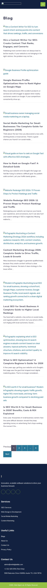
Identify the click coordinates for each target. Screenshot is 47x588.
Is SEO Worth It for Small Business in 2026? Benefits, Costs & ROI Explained (22, 410)
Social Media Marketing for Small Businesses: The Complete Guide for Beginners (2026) (23, 126)
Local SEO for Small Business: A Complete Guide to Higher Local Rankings (21, 309)
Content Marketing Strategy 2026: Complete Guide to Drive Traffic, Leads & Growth (22, 253)
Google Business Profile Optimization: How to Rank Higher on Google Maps (22, 83)
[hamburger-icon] (42, 4)
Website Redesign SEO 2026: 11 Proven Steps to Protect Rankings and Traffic (22, 203)
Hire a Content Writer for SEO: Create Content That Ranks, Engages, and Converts (20, 43)
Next (7, 454)
